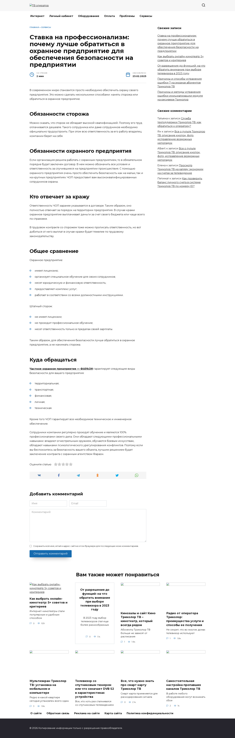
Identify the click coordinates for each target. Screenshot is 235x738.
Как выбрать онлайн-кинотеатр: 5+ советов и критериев (48, 602)
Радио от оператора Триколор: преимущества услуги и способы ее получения (185, 619)
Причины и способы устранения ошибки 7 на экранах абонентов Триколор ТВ (179, 82)
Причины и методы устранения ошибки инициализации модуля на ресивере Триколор (180, 95)
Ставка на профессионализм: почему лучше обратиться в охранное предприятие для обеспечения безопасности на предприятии (178, 43)
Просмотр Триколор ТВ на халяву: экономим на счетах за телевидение (180, 169)
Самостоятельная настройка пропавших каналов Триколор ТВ (183, 684)
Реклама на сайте (87, 713)
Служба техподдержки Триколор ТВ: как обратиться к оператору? (179, 122)
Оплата (109, 16)
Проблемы (127, 16)
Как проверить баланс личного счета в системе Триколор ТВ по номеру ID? (179, 182)
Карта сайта (113, 713)
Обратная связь (58, 713)
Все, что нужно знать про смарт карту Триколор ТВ (137, 684)
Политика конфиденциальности (150, 713)
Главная (34, 27)
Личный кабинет (61, 16)
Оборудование (88, 16)
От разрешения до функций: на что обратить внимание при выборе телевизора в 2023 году (181, 69)
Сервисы (146, 16)
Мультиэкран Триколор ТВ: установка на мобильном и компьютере (48, 686)
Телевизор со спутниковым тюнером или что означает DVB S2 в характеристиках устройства (94, 688)
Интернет (37, 16)
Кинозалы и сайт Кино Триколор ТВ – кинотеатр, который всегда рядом (138, 619)
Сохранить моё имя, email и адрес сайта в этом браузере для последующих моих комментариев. (86, 546)
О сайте (36, 713)
